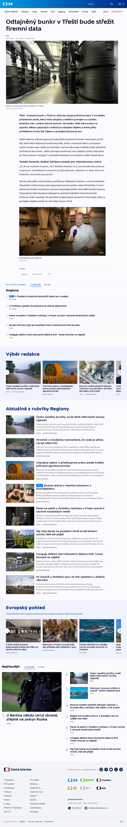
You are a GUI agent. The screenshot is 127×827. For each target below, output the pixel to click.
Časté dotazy (35, 807)
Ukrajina (25, 11)
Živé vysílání (9, 784)
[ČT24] (8, 3)
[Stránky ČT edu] (101, 788)
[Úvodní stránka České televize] (18, 770)
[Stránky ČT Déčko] (72, 788)
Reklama (34, 784)
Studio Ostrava (36, 792)
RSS (121, 821)
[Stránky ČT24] (72, 780)
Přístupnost (49, 821)
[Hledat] (112, 4)
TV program (9, 780)
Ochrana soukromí (35, 821)
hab (7, 36)
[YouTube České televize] (111, 770)
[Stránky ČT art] (85, 788)
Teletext (7, 792)
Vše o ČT (7, 811)
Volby (34, 11)
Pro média (34, 780)
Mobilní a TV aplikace (13, 807)
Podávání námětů (37, 803)
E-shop (7, 803)
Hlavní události (11, 11)
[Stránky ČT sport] (87, 780)
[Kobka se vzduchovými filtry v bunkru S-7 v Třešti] (62, 72)
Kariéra (33, 799)
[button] (62, 231)
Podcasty (8, 795)
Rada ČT (33, 795)
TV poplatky (9, 788)
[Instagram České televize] (101, 770)
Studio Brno (35, 788)
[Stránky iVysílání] (104, 780)
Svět (53, 11)
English (22, 821)
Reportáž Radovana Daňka (29, 258)
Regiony (61, 11)
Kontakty (34, 811)
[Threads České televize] (121, 770)
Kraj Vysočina (37, 274)
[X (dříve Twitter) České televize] (116, 770)
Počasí (85, 11)
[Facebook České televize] (106, 770)
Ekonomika (74, 11)
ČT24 (49, 274)
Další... (94, 11)
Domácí (44, 11)
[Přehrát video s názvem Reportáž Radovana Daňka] (62, 231)
